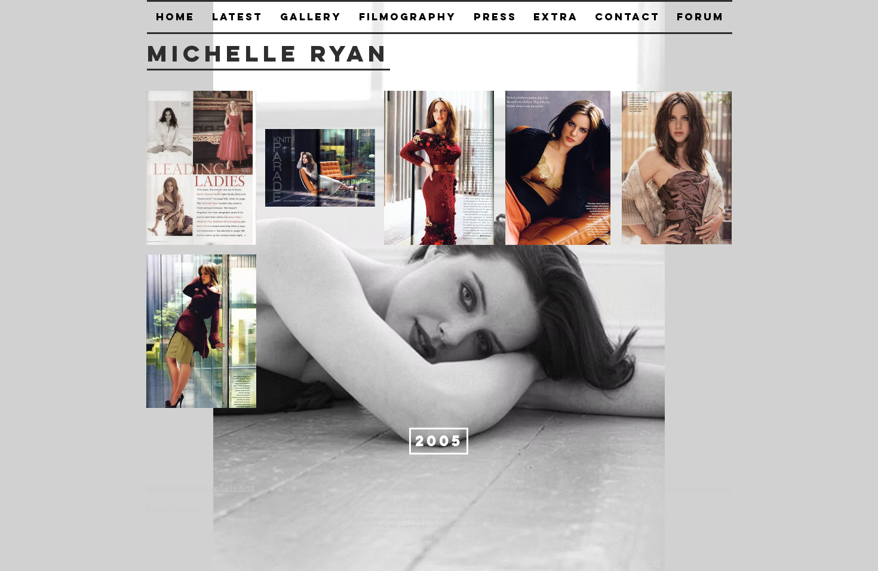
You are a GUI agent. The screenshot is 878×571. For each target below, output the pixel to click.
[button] (495, 17)
